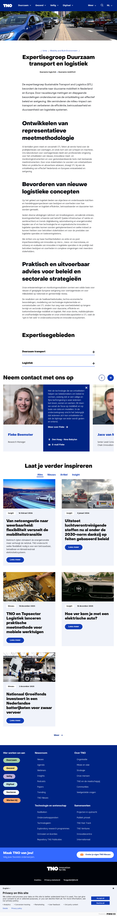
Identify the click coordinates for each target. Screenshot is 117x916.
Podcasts (41, 781)
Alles (40, 475)
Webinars (41, 770)
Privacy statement (52, 880)
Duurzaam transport (33, 352)
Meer (91, 6)
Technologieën (44, 823)
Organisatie (82, 759)
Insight (76, 475)
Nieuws (51, 475)
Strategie (81, 770)
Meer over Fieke (56, 427)
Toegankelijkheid (71, 880)
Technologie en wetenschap (50, 806)
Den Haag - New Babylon (64, 440)
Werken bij (11, 800)
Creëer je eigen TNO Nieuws (98, 855)
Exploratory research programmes (53, 828)
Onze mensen (83, 776)
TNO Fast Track (84, 823)
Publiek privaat (83, 817)
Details (5, 908)
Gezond (39, 6)
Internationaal (83, 839)
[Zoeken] (102, 5)
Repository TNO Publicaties (49, 839)
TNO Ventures (83, 828)
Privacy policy (16, 908)
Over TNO (80, 753)
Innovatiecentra (84, 834)
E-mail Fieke (58, 445)
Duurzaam (23, 6)
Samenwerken (82, 806)
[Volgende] (110, 378)
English (6, 888)
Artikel (64, 475)
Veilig (53, 6)
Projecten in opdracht (87, 812)
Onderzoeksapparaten (47, 817)
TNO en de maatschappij (88, 781)
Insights (41, 776)
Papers (40, 787)
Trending (41, 792)
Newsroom (41, 753)
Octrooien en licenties (47, 834)
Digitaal (67, 6)
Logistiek (27, 363)
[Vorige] (102, 378)
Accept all (100, 898)
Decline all (100, 903)
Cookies (37, 880)
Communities (83, 787)
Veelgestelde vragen (86, 792)
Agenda (40, 765)
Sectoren (11, 792)
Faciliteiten (42, 812)
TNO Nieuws (42, 798)
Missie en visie (83, 765)
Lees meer (17, 560)
